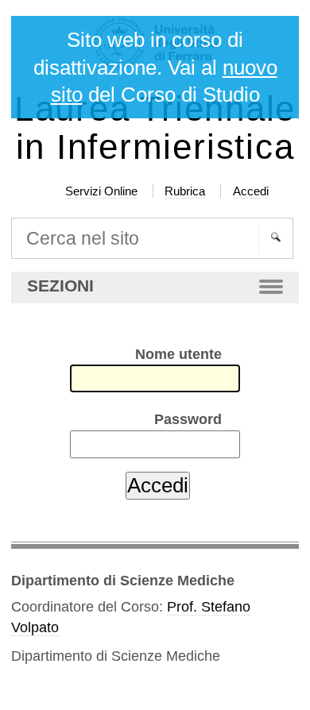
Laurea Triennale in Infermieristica (155, 128)
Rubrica (185, 191)
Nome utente (178, 354)
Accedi (251, 191)
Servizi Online (101, 191)
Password (188, 419)
